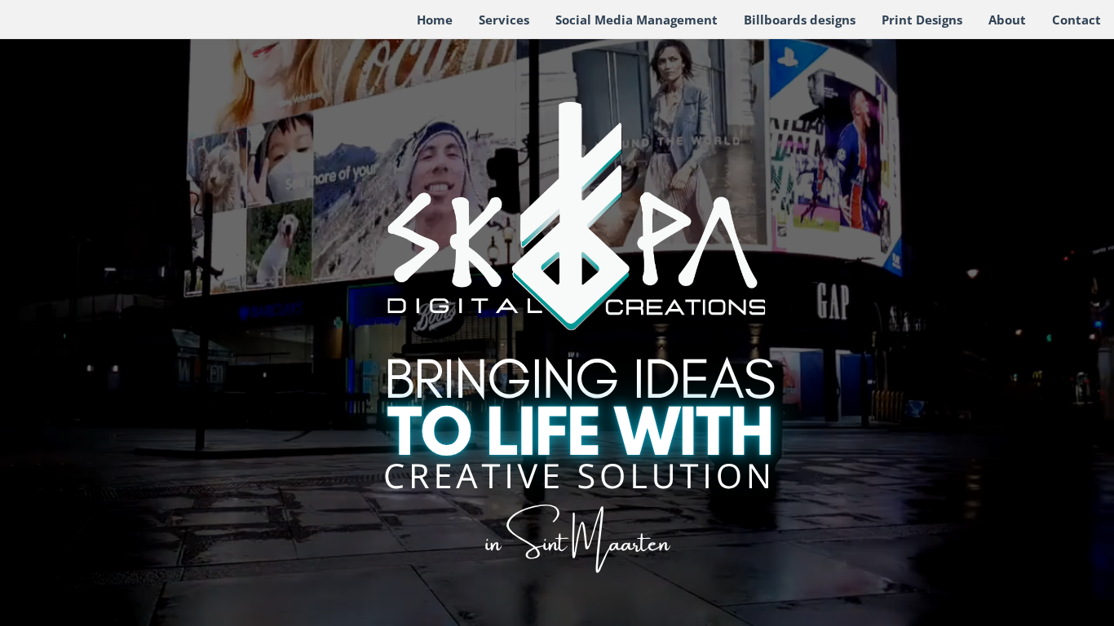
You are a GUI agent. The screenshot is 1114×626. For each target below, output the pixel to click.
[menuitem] (435, 20)
